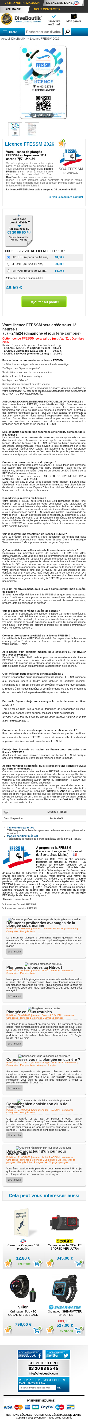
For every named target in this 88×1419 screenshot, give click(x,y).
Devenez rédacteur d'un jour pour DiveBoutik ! (36, 1152)
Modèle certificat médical (22, 836)
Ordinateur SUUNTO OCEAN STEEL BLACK (23, 1313)
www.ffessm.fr (23, 899)
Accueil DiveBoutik (13, 38)
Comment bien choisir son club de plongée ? (36, 1105)
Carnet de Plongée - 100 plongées (23, 1247)
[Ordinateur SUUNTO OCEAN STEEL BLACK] (23, 1289)
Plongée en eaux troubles (29, 1012)
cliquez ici (41, 895)
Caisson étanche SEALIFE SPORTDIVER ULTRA (65, 1247)
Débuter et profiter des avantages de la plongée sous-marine (40, 924)
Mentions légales (19, 1414)
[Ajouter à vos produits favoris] (61, 144)
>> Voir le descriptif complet (66, 197)
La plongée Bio (53, 1159)
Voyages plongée (54, 1018)
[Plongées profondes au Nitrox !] (44, 963)
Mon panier (73, 21)
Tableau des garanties (20, 827)
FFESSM (12, 155)
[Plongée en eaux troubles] (44, 1008)
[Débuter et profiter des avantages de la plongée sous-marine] (44, 919)
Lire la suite (14, 951)
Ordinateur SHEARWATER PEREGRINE (65, 1313)
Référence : (12, 278)
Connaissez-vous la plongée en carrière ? (43, 1060)
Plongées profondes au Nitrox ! (34, 967)
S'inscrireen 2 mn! (54, 23)
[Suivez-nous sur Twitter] (58, 1355)
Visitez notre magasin (22, 3)
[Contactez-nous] (43, 1375)
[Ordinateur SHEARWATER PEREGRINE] (64, 1289)
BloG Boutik (13, 9)
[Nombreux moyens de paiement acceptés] (40, 1412)
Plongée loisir (27, 931)
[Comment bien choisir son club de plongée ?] (44, 1100)
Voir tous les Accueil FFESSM (19, 904)
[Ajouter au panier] (35, 1264)
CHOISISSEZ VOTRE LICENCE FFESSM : (35, 251)
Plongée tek (40, 1162)
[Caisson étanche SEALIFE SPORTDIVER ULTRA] (64, 1222)
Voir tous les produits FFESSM (19, 908)
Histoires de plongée (31, 1018)
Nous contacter (47, 9)
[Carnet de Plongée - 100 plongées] (23, 1222)
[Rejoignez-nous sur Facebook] (30, 1358)
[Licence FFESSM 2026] (32, 135)
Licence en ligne (59, 2)
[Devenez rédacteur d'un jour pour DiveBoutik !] (44, 1147)
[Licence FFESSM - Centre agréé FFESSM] (15, 135)
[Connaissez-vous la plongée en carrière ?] (44, 1056)
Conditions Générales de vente (57, 1414)
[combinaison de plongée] (21, 24)
